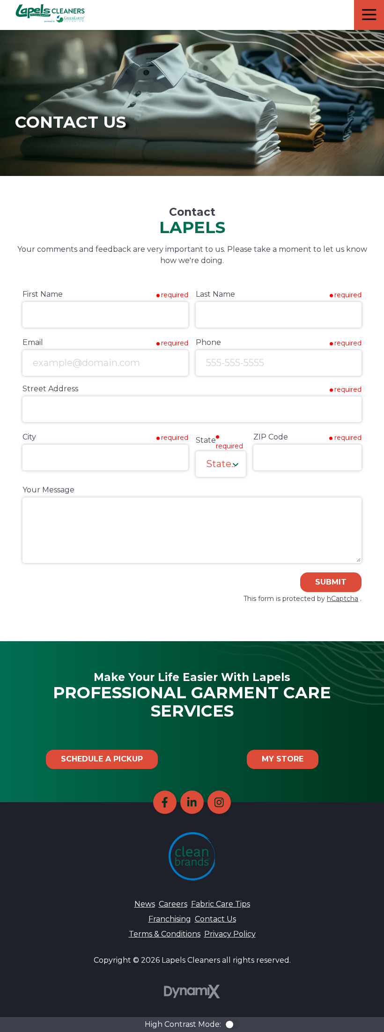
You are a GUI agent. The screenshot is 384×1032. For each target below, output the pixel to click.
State (206, 440)
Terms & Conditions (164, 934)
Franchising (169, 919)
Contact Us (215, 919)
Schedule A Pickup (102, 758)
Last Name (215, 294)
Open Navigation (369, 15)
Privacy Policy (230, 934)
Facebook (165, 802)
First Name (42, 294)
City (29, 436)
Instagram (219, 802)
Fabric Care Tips (220, 904)
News (144, 904)
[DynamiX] (192, 991)
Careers (173, 904)
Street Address (50, 388)
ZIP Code (270, 436)
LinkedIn (192, 802)
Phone (208, 342)
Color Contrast (232, 1024)
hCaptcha (342, 598)
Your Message (48, 489)
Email (32, 342)
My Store (282, 758)
